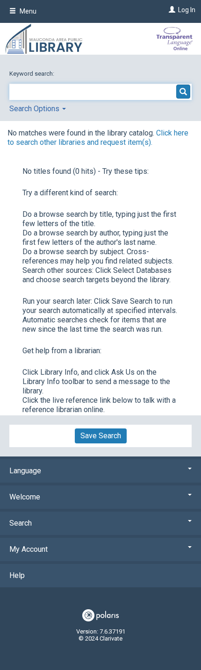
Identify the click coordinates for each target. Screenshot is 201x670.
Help (17, 575)
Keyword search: (32, 73)
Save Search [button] (100, 435)
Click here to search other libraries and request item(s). (97, 137)
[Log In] (170, 10)
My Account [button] (28, 549)
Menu (27, 11)
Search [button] (20, 523)
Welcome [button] (24, 496)
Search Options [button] (35, 108)
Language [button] (25, 470)
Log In (186, 10)
